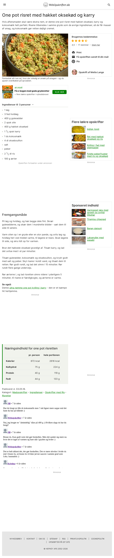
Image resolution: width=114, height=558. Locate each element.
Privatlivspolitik (78, 539)
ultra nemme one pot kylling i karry (27, 287)
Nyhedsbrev (16, 539)
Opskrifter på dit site (59, 542)
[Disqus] (35, 433)
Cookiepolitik (97, 539)
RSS (63, 539)
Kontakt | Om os (36, 539)
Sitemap (53, 539)
